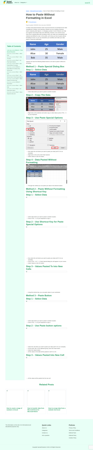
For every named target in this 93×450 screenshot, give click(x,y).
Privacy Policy (72, 428)
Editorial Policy (72, 435)
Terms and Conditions (74, 430)
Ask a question (45, 435)
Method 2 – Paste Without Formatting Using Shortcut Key (14, 68)
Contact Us (45, 432)
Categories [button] (23, 2)
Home (27, 11)
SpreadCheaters (33, 21)
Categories (44, 430)
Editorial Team (72, 432)
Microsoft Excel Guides (36, 11)
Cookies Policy (72, 438)
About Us (17, 2)
